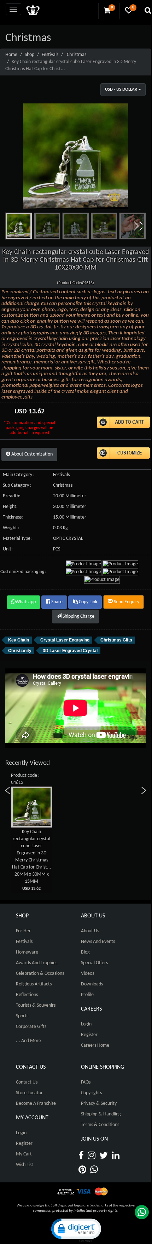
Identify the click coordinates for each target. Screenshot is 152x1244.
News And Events (98, 941)
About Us (90, 931)
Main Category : (19, 474)
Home (11, 54)
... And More (28, 1041)
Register (89, 1034)
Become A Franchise (36, 1103)
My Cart (24, 1154)
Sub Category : (17, 485)
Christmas (76, 54)
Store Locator (29, 1093)
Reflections (27, 994)
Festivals (50, 54)
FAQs (85, 1082)
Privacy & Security (99, 1103)
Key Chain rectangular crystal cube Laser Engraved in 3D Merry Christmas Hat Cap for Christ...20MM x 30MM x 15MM (31, 860)
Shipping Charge (78, 616)
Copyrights (91, 1093)
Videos (87, 973)
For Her (23, 931)
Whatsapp (26, 602)
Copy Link (87, 602)
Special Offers (94, 963)
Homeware (27, 952)
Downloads (92, 984)
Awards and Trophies (36, 963)
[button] (137, 226)
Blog (85, 952)
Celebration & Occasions (40, 973)
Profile (87, 994)
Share (56, 602)
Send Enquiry (126, 602)
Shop (29, 54)
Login (86, 1024)
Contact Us (26, 1082)
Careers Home (95, 1045)
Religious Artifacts (34, 984)
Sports (22, 1016)
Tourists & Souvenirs (35, 1005)
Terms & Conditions (100, 1124)
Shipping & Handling (101, 1114)
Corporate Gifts (31, 1026)
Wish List (24, 1164)
